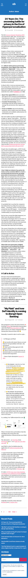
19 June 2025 (10, 30)
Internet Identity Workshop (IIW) (15, 35)
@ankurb (4, 502)
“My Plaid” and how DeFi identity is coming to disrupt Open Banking (14, 312)
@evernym (4, 441)
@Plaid (9, 326)
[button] (6, 424)
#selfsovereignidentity (15, 448)
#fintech (3, 449)
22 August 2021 (10, 319)
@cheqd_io (20, 469)
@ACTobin (15, 440)
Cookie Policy (10, 571)
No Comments (19, 30)
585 (9, 512)
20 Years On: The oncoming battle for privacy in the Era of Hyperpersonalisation (14, 22)
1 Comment (20, 319)
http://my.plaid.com (15, 328)
